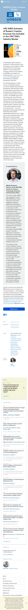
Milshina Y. (14, 427)
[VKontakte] (4, 315)
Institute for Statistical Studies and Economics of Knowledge (16, 349)
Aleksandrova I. (6, 454)
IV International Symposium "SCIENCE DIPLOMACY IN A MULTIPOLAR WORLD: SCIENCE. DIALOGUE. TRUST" (11, 388)
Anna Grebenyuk (7, 427)
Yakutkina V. (20, 534)
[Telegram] (6, 315)
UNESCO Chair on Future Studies (14, 8)
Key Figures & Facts (7, 581)
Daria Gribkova (6, 469)
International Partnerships (8, 588)
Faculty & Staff (6, 590)
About (5, 576)
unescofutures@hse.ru (8, 554)
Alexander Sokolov (13, 568)
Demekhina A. (6, 483)
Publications (7, 402)
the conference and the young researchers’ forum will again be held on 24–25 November (13, 301)
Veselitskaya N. (11, 415)
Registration (14, 309)
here (19, 600)
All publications (7, 541)
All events (6, 396)
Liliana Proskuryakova (14, 497)
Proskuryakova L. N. (14, 521)
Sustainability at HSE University (10, 583)
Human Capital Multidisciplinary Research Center (15, 344)
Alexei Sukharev (18, 442)
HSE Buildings (6, 593)
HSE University (6, 1)
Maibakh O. (11, 442)
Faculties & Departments (8, 585)
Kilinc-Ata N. (6, 497)
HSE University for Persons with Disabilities (12, 595)
